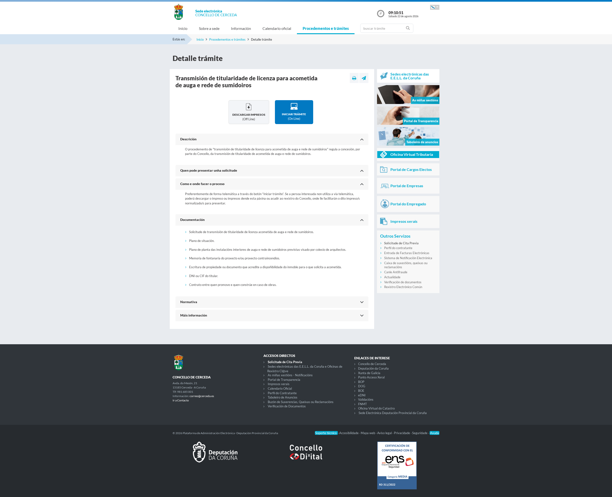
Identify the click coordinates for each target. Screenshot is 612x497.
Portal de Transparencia (284, 380)
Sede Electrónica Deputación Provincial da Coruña (393, 413)
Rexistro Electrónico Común (403, 287)
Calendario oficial (276, 28)
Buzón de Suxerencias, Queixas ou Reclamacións (300, 402)
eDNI (362, 395)
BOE (361, 391)
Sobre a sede (209, 28)
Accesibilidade (349, 433)
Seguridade (420, 433)
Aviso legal (385, 433)
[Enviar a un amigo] (363, 78)
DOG (361, 386)
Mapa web (368, 433)
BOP (361, 382)
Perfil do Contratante (282, 393)
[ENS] (396, 469)
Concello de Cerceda (372, 364)
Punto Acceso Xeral (371, 377)
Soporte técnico (326, 433)
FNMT (362, 404)
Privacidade (402, 433)
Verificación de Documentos (287, 406)
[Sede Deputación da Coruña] (215, 456)
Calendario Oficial (280, 388)
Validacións (365, 399)
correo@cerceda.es (202, 396)
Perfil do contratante (398, 248)
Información (241, 28)
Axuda (434, 433)
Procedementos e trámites (326, 28)
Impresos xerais (279, 384)
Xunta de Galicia (369, 373)
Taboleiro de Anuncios (282, 397)
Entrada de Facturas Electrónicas (406, 253)
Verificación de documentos (402, 282)
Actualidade (392, 277)
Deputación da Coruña (373, 368)
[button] (434, 7)
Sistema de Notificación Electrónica (408, 258)
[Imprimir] (354, 78)
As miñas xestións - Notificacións (290, 375)
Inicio (182, 28)
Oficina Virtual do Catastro (376, 408)
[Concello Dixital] (306, 456)
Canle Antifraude (395, 272)
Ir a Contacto (181, 400)
